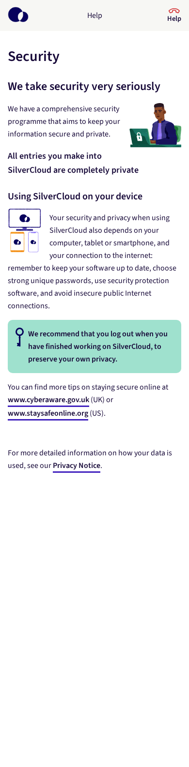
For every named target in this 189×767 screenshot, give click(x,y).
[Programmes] (18, 15)
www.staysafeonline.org (48, 413)
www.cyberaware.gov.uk (48, 399)
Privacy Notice (76, 465)
